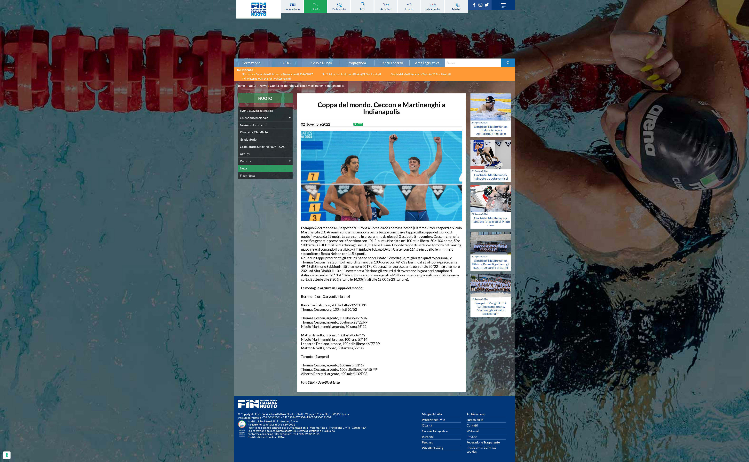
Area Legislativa (427, 63)
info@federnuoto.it (249, 417)
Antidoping (126, 43)
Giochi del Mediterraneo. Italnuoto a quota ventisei (490, 176)
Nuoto (315, 9)
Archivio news (476, 414)
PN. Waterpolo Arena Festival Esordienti (266, 78)
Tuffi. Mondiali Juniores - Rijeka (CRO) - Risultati (352, 74)
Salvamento (433, 9)
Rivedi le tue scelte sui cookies (481, 449)
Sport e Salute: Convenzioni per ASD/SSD (126, 38)
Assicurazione (126, 55)
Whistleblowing (432, 448)
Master (456, 9)
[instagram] (481, 6)
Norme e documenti (126, 17)
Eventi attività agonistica (256, 110)
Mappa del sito (432, 414)
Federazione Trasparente (483, 442)
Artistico (385, 9)
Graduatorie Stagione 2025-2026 (262, 146)
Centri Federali (392, 63)
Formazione (251, 63)
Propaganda (357, 63)
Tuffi (362, 9)
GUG (286, 63)
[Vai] (508, 63)
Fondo (409, 9)
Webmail (473, 431)
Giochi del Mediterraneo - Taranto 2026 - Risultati (421, 74)
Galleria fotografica (435, 431)
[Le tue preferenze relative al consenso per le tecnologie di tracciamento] (7, 455)
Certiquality (268, 437)
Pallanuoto (339, 9)
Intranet (427, 436)
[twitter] (488, 6)
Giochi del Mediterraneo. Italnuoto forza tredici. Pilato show (490, 221)
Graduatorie (248, 139)
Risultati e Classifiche (254, 132)
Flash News (247, 175)
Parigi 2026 (126, 8)
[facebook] (475, 6)
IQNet (282, 437)
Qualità (427, 425)
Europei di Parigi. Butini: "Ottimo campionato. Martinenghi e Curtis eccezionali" (491, 308)
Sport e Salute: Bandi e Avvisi (126, 34)
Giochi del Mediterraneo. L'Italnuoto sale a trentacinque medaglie (490, 130)
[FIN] (258, 9)
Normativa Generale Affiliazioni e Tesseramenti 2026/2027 (277, 74)
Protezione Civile (433, 419)
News (244, 168)
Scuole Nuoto (321, 63)
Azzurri (245, 154)
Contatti (472, 425)
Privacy (472, 436)
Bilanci (126, 21)
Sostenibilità (475, 419)
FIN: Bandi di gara (126, 25)
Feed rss (427, 442)
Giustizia (126, 47)
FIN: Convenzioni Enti (126, 30)
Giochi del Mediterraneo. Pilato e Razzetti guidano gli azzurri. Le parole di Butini (490, 264)
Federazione (292, 9)
